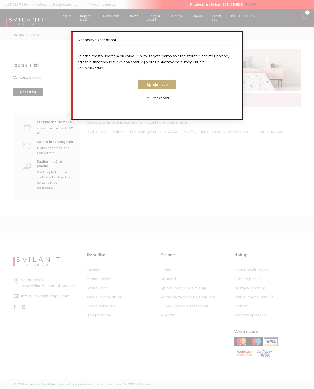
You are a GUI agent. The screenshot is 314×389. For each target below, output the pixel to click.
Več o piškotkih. (90, 68)
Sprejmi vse (157, 84)
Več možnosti (157, 98)
